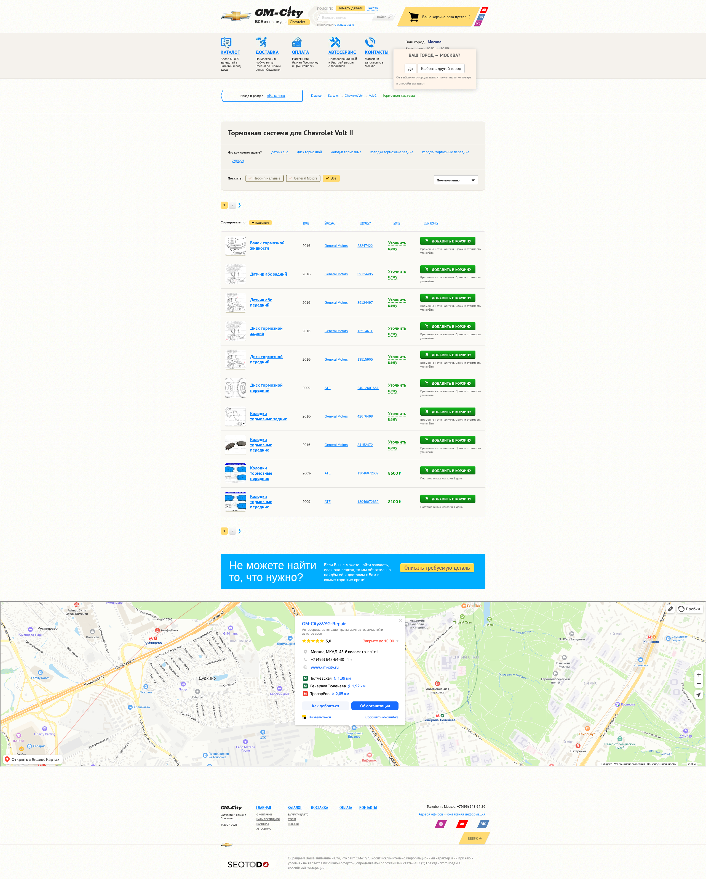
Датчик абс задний (268, 274)
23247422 (365, 246)
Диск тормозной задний (266, 330)
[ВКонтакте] (481, 17)
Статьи (292, 819)
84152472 (365, 445)
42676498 (365, 416)
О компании (264, 814)
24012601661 (368, 388)
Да (410, 68)
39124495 (365, 274)
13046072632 (368, 473)
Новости (293, 823)
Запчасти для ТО (298, 814)
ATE (328, 388)
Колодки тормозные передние (261, 445)
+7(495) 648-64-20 (471, 807)
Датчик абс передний (261, 302)
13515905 (365, 359)
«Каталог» (276, 95)
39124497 (365, 303)
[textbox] (346, 17)
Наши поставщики (268, 819)
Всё (333, 178)
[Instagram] (478, 23)
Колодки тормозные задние (268, 416)
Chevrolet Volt (354, 95)
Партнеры (262, 823)
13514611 (365, 331)
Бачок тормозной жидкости (267, 245)
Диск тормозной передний (266, 359)
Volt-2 (372, 95)
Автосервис (263, 828)
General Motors (305, 178)
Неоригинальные (266, 178)
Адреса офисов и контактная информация (452, 814)
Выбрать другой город (441, 68)
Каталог (333, 95)
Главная (316, 95)
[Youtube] (484, 10)
